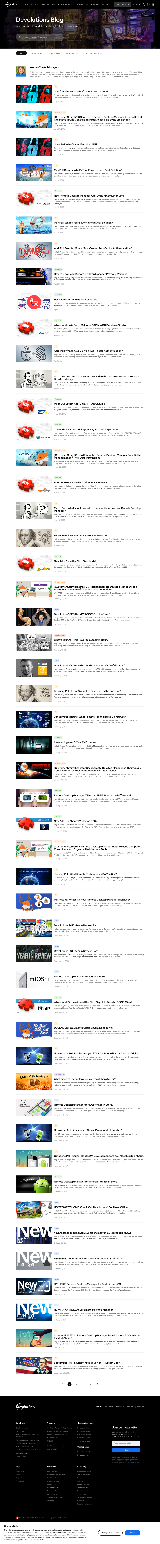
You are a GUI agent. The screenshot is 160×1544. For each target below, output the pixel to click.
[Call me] (148, 4)
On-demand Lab (52, 1491)
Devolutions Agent (83, 1431)
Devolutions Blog (39, 20)
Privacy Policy (133, 1462)
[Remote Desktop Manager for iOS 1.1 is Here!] (34, 979)
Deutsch (120, 1407)
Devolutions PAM (52, 1438)
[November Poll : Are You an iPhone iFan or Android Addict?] (34, 1133)
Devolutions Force (53, 1488)
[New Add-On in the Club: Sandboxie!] (34, 563)
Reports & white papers (54, 1497)
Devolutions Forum (53, 1478)
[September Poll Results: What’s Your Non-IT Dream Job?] (34, 1365)
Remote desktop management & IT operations (27, 1435)
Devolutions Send (83, 1428)
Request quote (21, 1478)
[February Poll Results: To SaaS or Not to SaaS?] (34, 538)
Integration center (22, 1453)
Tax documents (82, 1488)
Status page (50, 1501)
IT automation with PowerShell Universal (29, 1450)
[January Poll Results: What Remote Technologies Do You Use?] (34, 719)
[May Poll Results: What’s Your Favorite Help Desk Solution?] (34, 172)
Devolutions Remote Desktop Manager (59, 1428)
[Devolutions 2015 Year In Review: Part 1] (34, 953)
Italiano (140, 1407)
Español (130, 1407)
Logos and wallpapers (84, 1504)
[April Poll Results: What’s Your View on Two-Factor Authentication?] (34, 251)
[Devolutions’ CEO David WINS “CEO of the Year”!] (34, 616)
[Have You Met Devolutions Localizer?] (34, 302)
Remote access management (25, 1447)
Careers (80, 1481)
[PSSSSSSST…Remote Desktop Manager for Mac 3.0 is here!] (34, 1261)
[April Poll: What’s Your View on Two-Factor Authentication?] (34, 353)
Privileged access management (26, 1443)
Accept (132, 1533)
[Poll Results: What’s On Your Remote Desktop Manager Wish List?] (34, 902)
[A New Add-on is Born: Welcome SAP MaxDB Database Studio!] (34, 327)
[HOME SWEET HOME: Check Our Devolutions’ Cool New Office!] (34, 1209)
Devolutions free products (55, 1446)
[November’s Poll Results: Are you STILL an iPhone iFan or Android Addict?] (34, 1056)
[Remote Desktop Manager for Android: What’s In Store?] (34, 1184)
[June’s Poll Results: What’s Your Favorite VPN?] (34, 94)
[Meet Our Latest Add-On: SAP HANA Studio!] (34, 406)
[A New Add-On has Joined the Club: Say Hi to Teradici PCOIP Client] (34, 1004)
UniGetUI (50, 1441)
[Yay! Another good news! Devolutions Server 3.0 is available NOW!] (34, 1235)
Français (109, 1407)
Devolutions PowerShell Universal (57, 1431)
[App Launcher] (152, 4)
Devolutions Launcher (84, 1438)
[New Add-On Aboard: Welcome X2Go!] (34, 823)
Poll (56, 87)
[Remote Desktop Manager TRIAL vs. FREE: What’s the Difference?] (34, 798)
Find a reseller (20, 1481)
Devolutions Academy (54, 1481)
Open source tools (83, 1441)
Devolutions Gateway (84, 1434)
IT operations (54, 53)
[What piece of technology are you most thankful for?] (34, 1081)
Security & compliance (84, 1497)
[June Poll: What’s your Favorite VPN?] (34, 147)
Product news (36, 53)
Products (58, 191)
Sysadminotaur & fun (93, 53)
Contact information (84, 1471)
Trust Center (81, 1494)
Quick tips (58, 269)
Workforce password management (27, 1440)
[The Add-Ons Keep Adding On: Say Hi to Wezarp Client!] (34, 432)
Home (21, 53)
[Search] (144, 4)
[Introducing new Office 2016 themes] (34, 745)
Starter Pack (20, 1431)
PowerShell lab (72, 53)
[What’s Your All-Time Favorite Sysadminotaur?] (34, 642)
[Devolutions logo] (25, 1406)
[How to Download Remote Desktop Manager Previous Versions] (34, 276)
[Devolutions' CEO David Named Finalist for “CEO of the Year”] (34, 668)
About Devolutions (83, 1475)
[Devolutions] (11, 4)
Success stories (60, 112)
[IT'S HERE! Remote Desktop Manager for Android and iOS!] (34, 1286)
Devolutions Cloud (83, 1452)
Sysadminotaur (60, 635)
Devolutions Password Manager (57, 1434)
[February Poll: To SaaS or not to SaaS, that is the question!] (34, 693)
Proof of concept (21, 1456)
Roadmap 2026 (52, 1449)
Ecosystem (80, 1478)
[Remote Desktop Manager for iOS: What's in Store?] (34, 1107)
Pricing (18, 1475)
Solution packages (22, 1428)
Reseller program (83, 1484)
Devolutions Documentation (56, 1475)
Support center (52, 1471)
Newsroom (80, 1501)
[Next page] (98, 1384)
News (57, 609)
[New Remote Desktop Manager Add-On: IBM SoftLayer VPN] (34, 198)
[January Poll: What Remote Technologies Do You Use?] (34, 876)
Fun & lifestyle (60, 1074)
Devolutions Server (83, 1455)
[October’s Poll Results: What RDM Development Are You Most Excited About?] (34, 1158)
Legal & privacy (82, 1491)
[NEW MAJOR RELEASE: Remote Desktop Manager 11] (34, 1312)
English (99, 1407)
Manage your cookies (110, 1533)
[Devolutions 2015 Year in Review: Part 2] (34, 928)
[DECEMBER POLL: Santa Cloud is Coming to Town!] (34, 1030)
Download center (122, 4)
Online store (20, 1471)
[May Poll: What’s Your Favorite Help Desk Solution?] (34, 225)
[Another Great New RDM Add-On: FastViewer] (34, 485)
